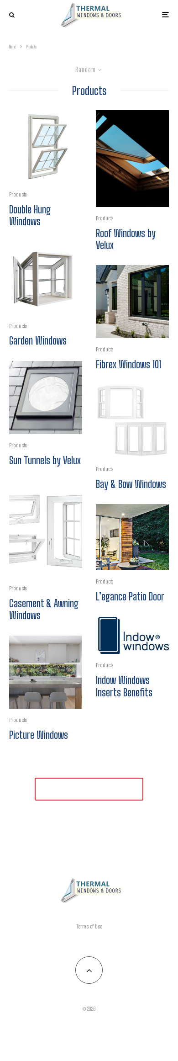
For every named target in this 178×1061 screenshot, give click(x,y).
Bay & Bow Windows (131, 484)
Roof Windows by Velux (126, 239)
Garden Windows (38, 341)
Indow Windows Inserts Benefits (124, 686)
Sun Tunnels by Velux (45, 461)
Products (17, 194)
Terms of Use (89, 926)
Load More (89, 788)
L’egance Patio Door (130, 597)
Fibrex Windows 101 (128, 365)
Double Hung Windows (30, 216)
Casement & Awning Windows (44, 609)
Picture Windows (38, 735)
